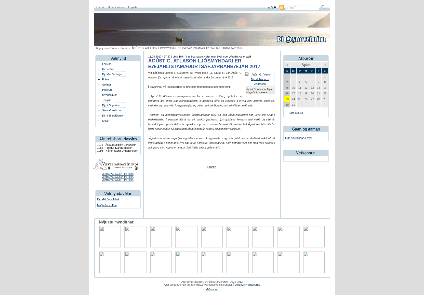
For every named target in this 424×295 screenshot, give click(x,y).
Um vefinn (108, 69)
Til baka (211, 166)
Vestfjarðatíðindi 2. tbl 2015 (117, 177)
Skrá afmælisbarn (112, 110)
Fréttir (124, 48)
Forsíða (100, 7)
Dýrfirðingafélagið (112, 115)
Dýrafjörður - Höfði (108, 199)
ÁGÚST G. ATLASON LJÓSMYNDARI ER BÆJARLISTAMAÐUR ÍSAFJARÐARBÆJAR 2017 (204, 63)
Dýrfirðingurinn (110, 105)
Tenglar (106, 100)
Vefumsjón (212, 289)
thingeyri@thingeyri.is (247, 284)
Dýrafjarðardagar (112, 74)
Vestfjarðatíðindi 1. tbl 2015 (117, 179)
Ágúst (306, 65)
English (132, 7)
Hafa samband (116, 7)
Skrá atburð (296, 112)
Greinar (106, 84)
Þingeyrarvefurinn (106, 48)
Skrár (105, 120)
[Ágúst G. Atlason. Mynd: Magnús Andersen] (260, 83)
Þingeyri (107, 89)
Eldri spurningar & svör (298, 137)
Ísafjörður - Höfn (107, 205)
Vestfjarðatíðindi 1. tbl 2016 (117, 174)
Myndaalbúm (109, 94)
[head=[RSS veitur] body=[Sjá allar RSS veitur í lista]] (281, 9)
